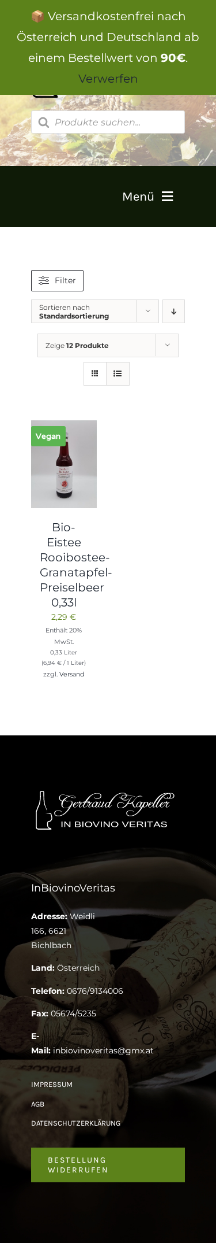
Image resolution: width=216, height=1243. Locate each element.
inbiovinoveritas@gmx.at (103, 1050)
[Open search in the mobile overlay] (108, 122)
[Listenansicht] (118, 373)
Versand (71, 674)
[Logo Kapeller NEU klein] (108, 791)
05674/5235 (73, 1013)
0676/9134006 (95, 991)
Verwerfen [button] (108, 79)
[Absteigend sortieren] (173, 311)
